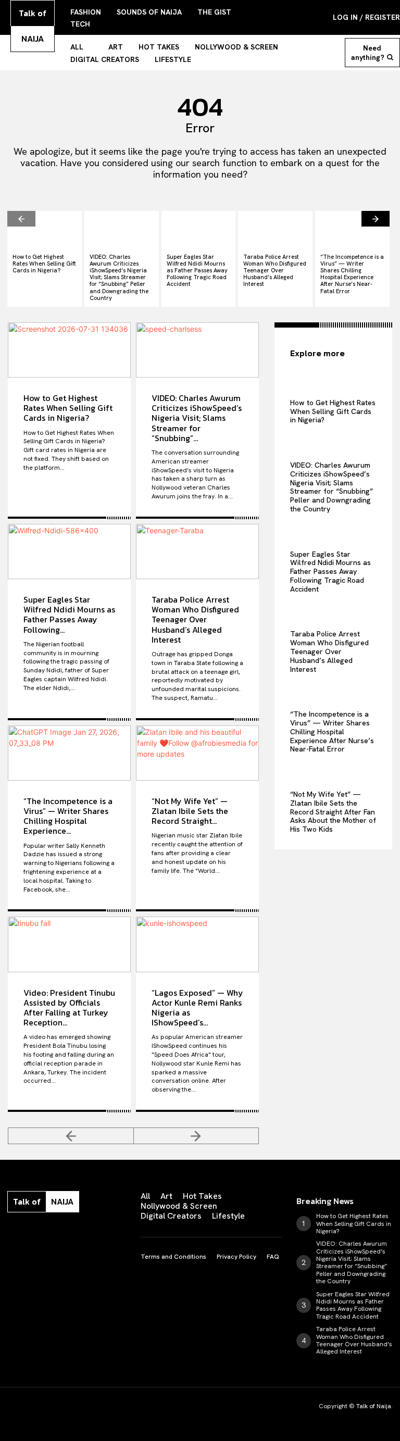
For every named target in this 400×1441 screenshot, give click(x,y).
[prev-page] (21, 219)
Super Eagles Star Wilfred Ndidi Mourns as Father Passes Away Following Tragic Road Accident (197, 270)
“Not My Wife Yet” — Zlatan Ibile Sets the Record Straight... (190, 811)
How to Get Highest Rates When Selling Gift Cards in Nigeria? (44, 263)
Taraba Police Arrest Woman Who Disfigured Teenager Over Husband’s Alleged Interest (274, 270)
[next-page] (375, 219)
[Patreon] (53, 1233)
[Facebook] (9, 1233)
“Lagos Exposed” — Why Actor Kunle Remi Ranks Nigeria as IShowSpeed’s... (197, 1007)
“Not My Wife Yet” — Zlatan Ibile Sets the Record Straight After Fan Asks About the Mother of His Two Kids (333, 812)
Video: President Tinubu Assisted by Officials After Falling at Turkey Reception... (69, 1007)
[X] (97, 1233)
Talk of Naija (373, 1406)
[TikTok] (75, 1233)
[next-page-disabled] (196, 1135)
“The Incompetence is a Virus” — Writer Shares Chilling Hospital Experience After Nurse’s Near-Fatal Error (352, 274)
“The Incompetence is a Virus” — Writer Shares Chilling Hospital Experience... (68, 816)
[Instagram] (31, 1233)
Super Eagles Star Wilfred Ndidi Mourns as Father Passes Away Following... (69, 614)
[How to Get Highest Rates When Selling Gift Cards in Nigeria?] (44, 229)
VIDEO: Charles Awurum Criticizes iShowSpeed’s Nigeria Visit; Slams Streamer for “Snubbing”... (197, 418)
